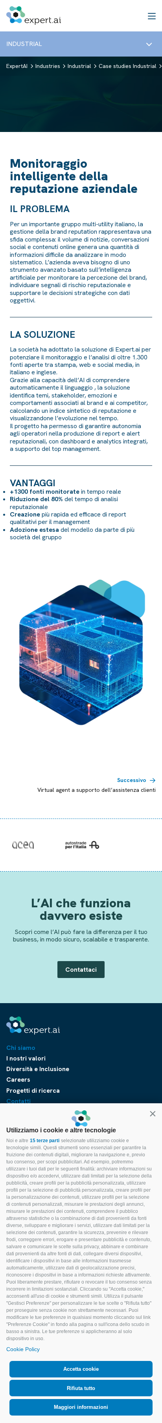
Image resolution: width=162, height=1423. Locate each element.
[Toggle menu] (149, 44)
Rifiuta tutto (81, 1388)
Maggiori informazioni (81, 1407)
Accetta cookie (81, 1369)
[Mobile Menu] (152, 16)
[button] (152, 1113)
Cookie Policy (23, 1349)
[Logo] (33, 15)
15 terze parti (44, 1140)
